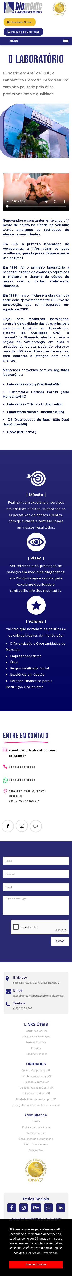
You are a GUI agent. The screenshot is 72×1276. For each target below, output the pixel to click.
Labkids (36, 1048)
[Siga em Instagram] (22, 826)
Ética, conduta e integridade (36, 1138)
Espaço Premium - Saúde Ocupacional (36, 1104)
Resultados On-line (36, 1030)
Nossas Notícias (36, 1042)
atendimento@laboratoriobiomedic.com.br (38, 995)
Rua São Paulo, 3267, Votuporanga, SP (37, 982)
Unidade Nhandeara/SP (36, 1093)
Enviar (60, 941)
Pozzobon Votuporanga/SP (36, 1076)
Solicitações (36, 1150)
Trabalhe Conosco (36, 1053)
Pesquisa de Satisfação (24, 31)
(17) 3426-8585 (22, 779)
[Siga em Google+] (36, 826)
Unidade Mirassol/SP (36, 1081)
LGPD (36, 1121)
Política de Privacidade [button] (42, 1253)
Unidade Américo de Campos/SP (36, 1099)
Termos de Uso (36, 1133)
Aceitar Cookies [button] (36, 1264)
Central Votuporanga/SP (36, 1070)
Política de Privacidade (36, 1127)
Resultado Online (21, 22)
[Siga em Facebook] (8, 826)
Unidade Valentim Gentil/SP (36, 1087)
